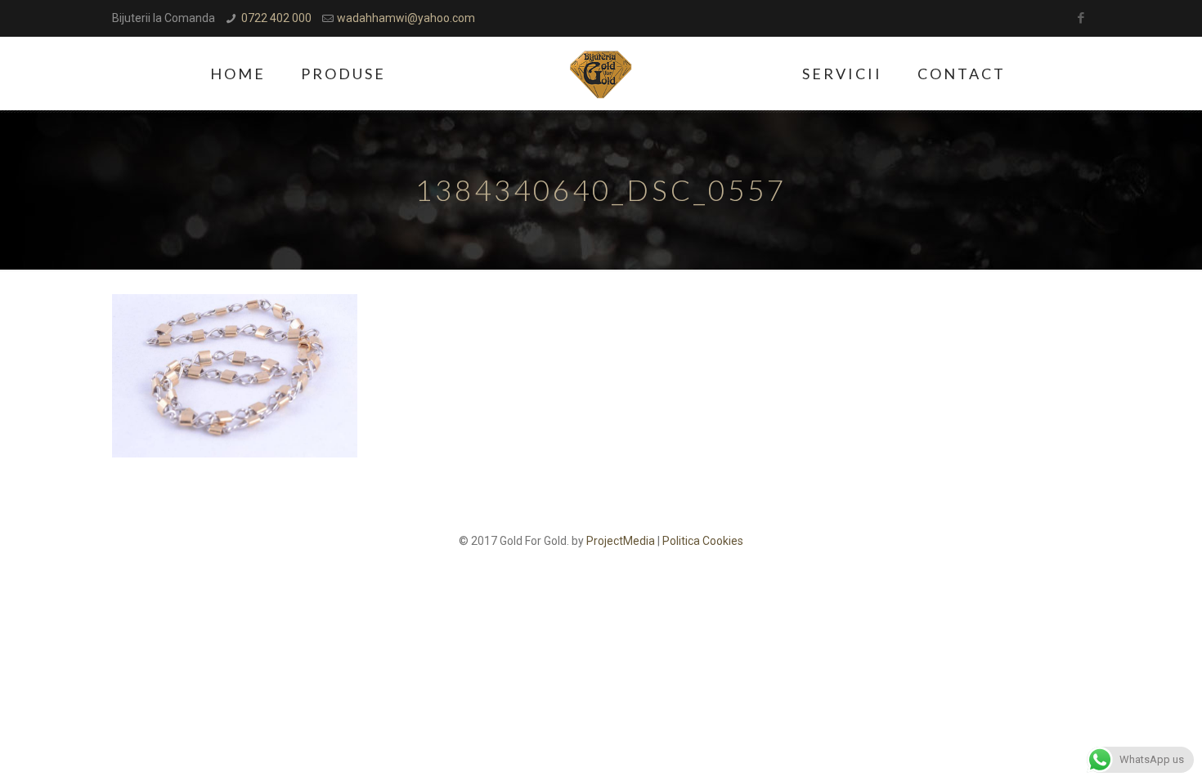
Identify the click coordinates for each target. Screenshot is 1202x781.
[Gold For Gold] (601, 73)
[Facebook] (1081, 18)
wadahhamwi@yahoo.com (406, 18)
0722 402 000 (276, 18)
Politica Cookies (702, 540)
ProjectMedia (620, 540)
